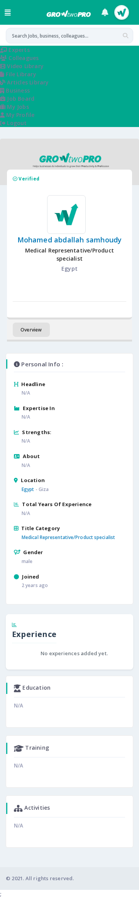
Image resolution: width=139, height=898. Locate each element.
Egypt (28, 489)
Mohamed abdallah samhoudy (69, 239)
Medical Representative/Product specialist (68, 537)
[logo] (68, 14)
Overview (31, 329)
